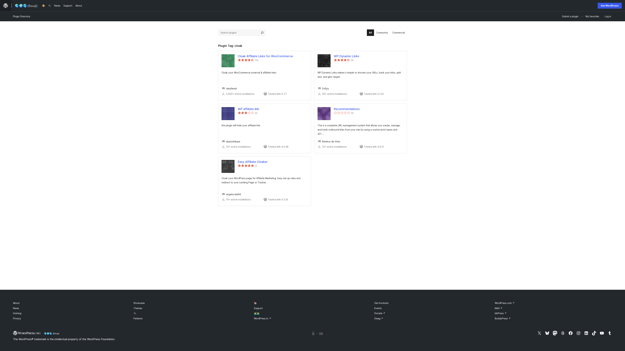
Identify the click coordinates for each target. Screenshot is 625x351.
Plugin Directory (21, 16)
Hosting (17, 313)
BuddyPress (503, 318)
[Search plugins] (262, 32)
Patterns (138, 318)
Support (258, 308)
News (16, 308)
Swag (378, 318)
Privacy (17, 318)
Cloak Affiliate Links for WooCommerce (265, 56)
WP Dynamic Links (346, 56)
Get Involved (381, 303)
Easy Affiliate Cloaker (253, 161)
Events (378, 308)
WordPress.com (504, 303)
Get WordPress (610, 5)
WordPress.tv (262, 318)
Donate (379, 313)
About (16, 303)
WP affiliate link (248, 109)
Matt (498, 308)
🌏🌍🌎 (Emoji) (51, 333)
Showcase (139, 303)
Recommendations (347, 109)
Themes (137, 308)
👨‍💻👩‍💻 (256, 313)
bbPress (501, 313)
